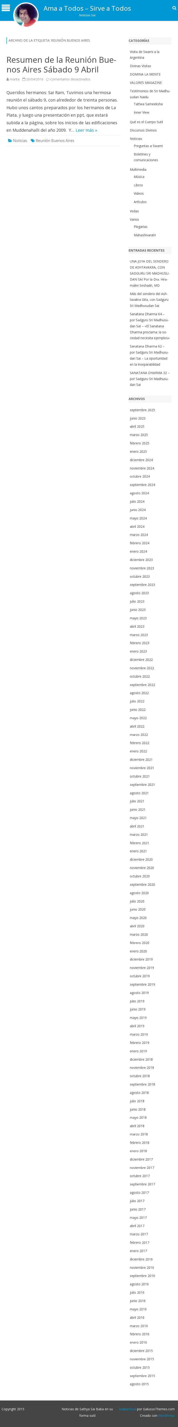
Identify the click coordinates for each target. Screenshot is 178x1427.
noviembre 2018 (142, 1067)
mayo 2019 (138, 1017)
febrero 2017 (139, 1242)
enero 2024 (138, 551)
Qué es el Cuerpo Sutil (146, 122)
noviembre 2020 (142, 868)
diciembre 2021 (141, 759)
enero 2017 (138, 1251)
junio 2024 (138, 510)
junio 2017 (138, 1209)
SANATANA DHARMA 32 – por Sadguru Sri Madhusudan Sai (150, 379)
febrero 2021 (139, 843)
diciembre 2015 (141, 1350)
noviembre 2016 (142, 1267)
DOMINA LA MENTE (145, 74)
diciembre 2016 (141, 1259)
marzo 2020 (139, 934)
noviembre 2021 (142, 768)
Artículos (140, 202)
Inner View (141, 112)
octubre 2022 (140, 676)
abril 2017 (137, 1226)
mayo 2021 (138, 818)
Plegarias (140, 226)
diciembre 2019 (141, 959)
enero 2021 (138, 851)
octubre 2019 (140, 976)
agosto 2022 (139, 693)
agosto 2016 (139, 1284)
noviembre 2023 (142, 568)
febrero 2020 (139, 943)
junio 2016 (138, 1301)
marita (14, 79)
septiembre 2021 (142, 784)
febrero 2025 (139, 443)
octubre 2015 (140, 1367)
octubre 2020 (140, 876)
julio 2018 (137, 1101)
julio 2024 (137, 501)
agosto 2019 (139, 993)
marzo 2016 (139, 1326)
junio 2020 (138, 909)
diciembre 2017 (141, 1159)
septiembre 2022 (142, 684)
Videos (139, 193)
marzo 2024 (139, 534)
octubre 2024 (140, 476)
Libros (138, 185)
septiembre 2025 (142, 410)
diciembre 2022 (141, 659)
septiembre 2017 (142, 1184)
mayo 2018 (138, 1117)
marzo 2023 (139, 635)
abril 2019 (137, 1026)
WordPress (166, 1415)
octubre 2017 (140, 1176)
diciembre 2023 (141, 560)
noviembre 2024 (142, 468)
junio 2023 (138, 609)
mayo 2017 (138, 1217)
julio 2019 (137, 1001)
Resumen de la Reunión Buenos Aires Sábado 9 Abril (61, 64)
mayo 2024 (138, 518)
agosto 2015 (139, 1384)
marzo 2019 (139, 1034)
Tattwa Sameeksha (148, 104)
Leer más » (86, 130)
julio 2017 (137, 1201)
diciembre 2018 (141, 1059)
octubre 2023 (140, 576)
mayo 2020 (138, 917)
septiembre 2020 (142, 884)
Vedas (134, 211)
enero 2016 (138, 1342)
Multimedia (138, 169)
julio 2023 (137, 601)
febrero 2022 (139, 743)
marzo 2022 (139, 734)
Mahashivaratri (145, 235)
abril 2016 (137, 1317)
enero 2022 (138, 751)
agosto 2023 (139, 593)
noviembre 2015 (142, 1359)
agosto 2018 (139, 1092)
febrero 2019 (139, 1042)
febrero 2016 (139, 1334)
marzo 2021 (139, 834)
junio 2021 (138, 809)
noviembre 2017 (142, 1167)
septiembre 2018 (142, 1084)
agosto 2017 (139, 1192)
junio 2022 (138, 709)
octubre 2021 (140, 776)
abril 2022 (137, 726)
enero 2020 (138, 951)
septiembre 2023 (142, 584)
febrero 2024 (139, 543)
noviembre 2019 (142, 967)
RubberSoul (127, 1409)
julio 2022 (137, 701)
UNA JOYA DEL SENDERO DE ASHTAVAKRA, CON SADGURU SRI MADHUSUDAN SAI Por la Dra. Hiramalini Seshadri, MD (150, 273)
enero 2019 (138, 1051)
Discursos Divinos (143, 130)
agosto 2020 (139, 893)
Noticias (20, 140)
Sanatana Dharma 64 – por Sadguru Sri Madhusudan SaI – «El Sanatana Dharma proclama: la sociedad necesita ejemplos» (149, 326)
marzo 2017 (139, 1234)
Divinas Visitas (140, 66)
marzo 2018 (139, 1134)
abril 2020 (137, 926)
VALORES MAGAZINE (146, 82)
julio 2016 (137, 1292)
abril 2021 (137, 826)
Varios (134, 219)
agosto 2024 (139, 493)
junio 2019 (138, 1009)
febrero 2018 (139, 1142)
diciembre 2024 (141, 460)
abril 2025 (137, 426)
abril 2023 (137, 626)
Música (139, 176)
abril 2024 (137, 526)
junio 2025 (138, 418)
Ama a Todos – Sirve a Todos (87, 8)
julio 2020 (137, 901)
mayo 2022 (138, 718)
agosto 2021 (139, 793)
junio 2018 (138, 1109)
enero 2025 (138, 451)
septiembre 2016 (142, 1275)
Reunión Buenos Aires (55, 140)
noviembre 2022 (142, 668)
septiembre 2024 (142, 484)
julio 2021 (137, 801)
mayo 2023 (138, 618)
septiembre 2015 (142, 1376)
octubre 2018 (140, 1076)
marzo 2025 (139, 435)
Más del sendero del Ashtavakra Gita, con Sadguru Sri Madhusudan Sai (149, 300)
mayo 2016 (138, 1309)
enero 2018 (138, 1151)
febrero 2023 (139, 643)
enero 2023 (138, 651)
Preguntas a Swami (148, 146)
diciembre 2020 (141, 859)
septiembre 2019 (142, 984)
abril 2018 (137, 1126)
